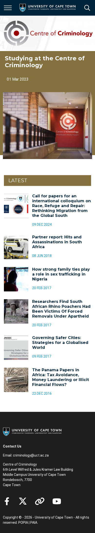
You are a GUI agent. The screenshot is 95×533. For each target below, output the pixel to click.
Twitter (23, 501)
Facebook (6, 501)
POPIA (23, 522)
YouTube (56, 501)
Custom (40, 501)
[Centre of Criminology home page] (49, 33)
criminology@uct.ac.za (31, 455)
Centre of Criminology (20, 464)
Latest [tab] (17, 180)
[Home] (32, 431)
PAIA (33, 522)
